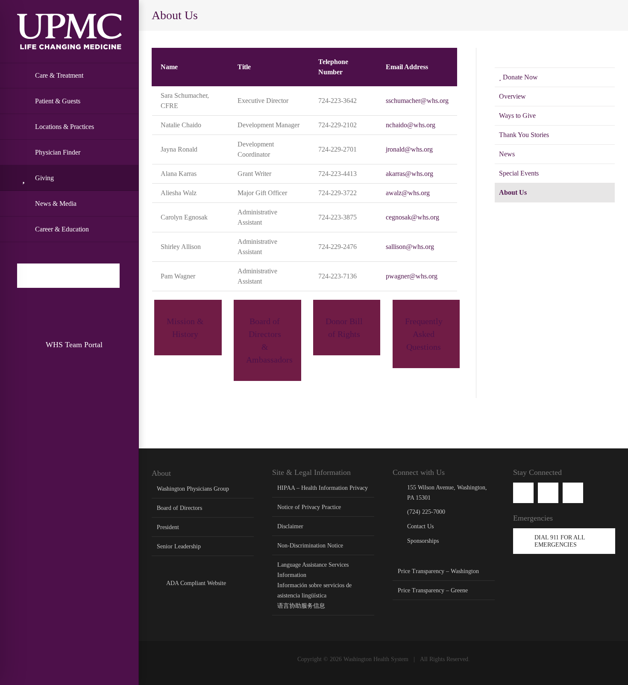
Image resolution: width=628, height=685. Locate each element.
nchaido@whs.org (410, 125)
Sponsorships (423, 541)
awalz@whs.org (408, 192)
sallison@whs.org (410, 246)
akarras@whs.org (409, 173)
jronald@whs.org (409, 149)
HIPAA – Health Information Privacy (322, 488)
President (168, 527)
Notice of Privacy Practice (309, 507)
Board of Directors (179, 508)
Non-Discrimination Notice (310, 545)
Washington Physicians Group (193, 489)
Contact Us (420, 526)
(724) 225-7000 (426, 512)
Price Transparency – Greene (433, 590)
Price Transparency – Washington (438, 571)
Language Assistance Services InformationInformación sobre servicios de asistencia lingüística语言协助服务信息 (314, 585)
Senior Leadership (179, 546)
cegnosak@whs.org (412, 217)
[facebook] (523, 493)
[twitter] (573, 493)
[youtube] (548, 493)
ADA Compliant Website (196, 583)
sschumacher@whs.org (417, 100)
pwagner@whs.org (412, 276)
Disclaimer (290, 526)
